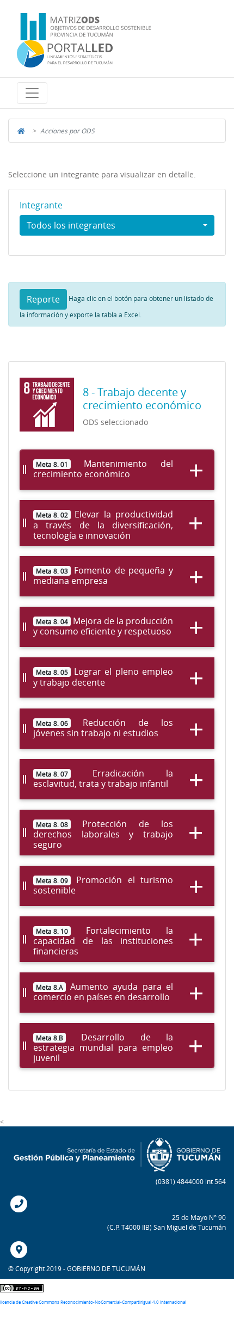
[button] (32, 93)
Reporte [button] (43, 299)
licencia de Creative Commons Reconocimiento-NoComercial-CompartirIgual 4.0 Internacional (93, 1302)
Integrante (41, 205)
